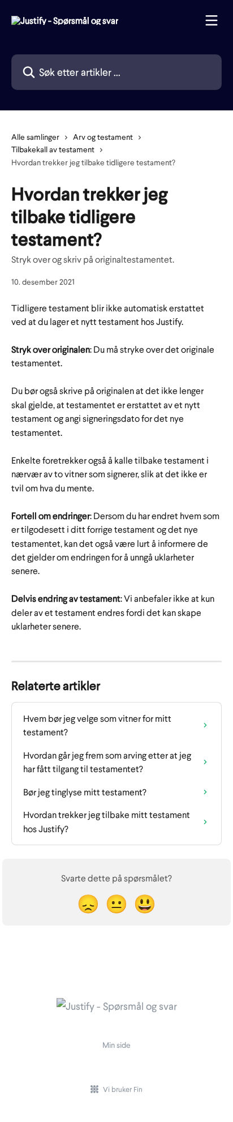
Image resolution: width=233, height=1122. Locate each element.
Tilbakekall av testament (52, 149)
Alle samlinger (35, 137)
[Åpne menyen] (211, 20)
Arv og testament (103, 137)
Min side (116, 1045)
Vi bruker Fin (123, 1089)
